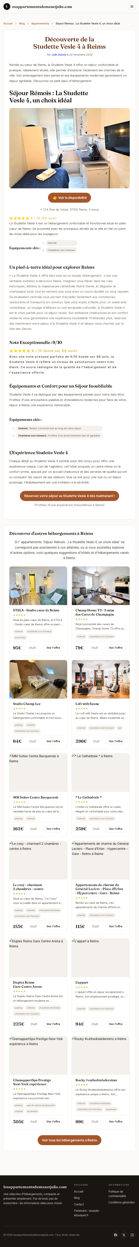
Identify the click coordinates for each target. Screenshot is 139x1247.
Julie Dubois (58, 54)
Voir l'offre (53, 647)
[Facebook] (115, 1234)
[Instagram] (132, 1234)
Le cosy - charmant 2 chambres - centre (28, 887)
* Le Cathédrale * (88, 797)
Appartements (40, 23)
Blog (22, 23)
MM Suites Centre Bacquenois (35, 797)
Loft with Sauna (87, 704)
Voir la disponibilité (70, 198)
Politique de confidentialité (117, 1194)
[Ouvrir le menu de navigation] (132, 6)
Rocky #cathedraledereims (96, 1080)
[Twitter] (123, 1234)
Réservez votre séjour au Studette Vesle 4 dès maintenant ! (69, 496)
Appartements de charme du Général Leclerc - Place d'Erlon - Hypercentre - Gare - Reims (99, 889)
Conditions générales (121, 1202)
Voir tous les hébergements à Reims (69, 1140)
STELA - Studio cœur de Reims (36, 610)
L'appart (81, 982)
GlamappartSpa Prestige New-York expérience (32, 1082)
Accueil (8, 23)
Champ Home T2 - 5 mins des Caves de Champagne (94, 612)
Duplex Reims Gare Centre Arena (27, 984)
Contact (79, 1204)
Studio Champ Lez (27, 704)
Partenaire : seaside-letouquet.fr (87, 1213)
